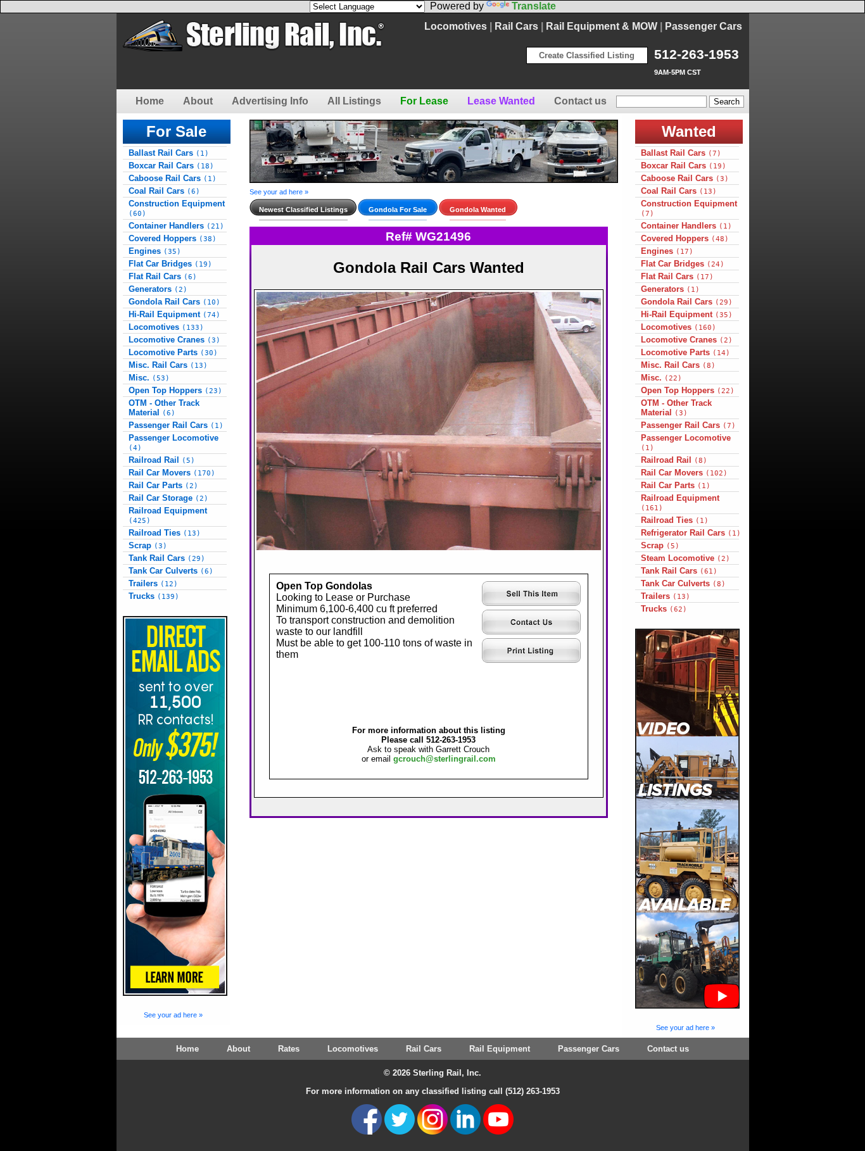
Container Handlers (176, 225)
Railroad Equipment (168, 515)
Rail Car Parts (163, 485)
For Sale (176, 131)
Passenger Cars (703, 26)
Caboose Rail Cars (173, 178)
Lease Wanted (501, 101)
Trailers (153, 583)
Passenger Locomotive (173, 442)
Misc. (149, 377)
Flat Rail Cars (163, 276)
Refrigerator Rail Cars (691, 533)
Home (150, 101)
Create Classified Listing (587, 55)
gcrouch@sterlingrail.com (444, 759)
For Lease (424, 101)
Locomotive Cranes (174, 339)
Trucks (154, 596)
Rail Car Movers (172, 472)
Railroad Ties (165, 533)
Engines (155, 251)
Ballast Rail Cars (169, 153)
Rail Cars (516, 26)
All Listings (354, 101)
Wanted (689, 131)
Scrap (148, 545)
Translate (534, 6)
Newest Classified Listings (303, 209)
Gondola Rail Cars (174, 301)
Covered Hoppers (173, 238)
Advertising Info (270, 101)
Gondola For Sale (398, 209)
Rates (289, 1049)
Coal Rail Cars (164, 191)
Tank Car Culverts (171, 571)
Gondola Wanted (478, 209)
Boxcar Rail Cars (171, 165)
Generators (158, 289)
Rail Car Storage (168, 498)
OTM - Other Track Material (164, 407)
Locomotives (455, 26)
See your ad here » (173, 1015)
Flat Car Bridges (170, 263)
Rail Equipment (499, 1049)
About (198, 101)
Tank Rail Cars (167, 558)
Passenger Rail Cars (176, 425)
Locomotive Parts (173, 352)
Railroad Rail (162, 460)
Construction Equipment (177, 208)
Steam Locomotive (685, 558)
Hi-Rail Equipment (174, 314)
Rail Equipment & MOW (601, 26)
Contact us (580, 101)
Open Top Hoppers (175, 390)
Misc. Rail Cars (168, 365)
